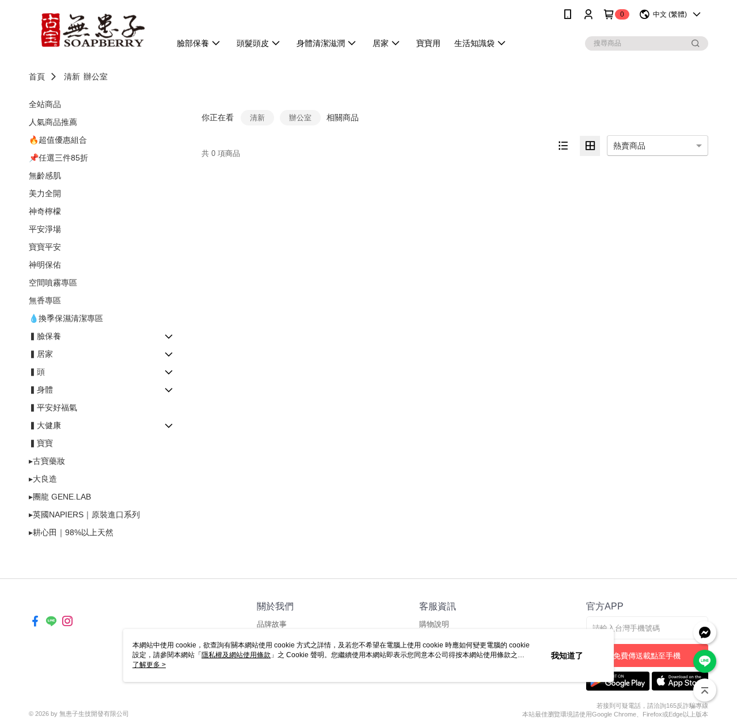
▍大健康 (45, 425)
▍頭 (37, 371)
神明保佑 (45, 264)
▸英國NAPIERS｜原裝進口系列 (84, 514)
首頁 (37, 76)
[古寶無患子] (93, 30)
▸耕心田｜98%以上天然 (71, 532)
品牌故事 (272, 624)
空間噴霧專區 (53, 282)
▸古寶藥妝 (47, 461)
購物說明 (434, 624)
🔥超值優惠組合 (58, 139)
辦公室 (95, 76)
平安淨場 (45, 229)
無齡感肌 (45, 175)
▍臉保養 (45, 336)
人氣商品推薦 (53, 122)
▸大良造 (43, 478)
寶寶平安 (45, 246)
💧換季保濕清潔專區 (66, 318)
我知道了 (567, 655)
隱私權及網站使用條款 (236, 655)
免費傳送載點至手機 (647, 655)
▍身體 (41, 389)
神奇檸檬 (45, 211)
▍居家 (41, 354)
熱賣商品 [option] (629, 145)
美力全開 (45, 193)
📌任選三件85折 (58, 157)
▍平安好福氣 (53, 407)
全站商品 (45, 104)
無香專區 (45, 300)
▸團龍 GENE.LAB (60, 496)
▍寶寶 (41, 443)
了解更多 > (149, 665)
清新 (72, 76)
